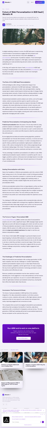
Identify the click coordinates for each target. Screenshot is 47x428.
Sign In (32, 2)
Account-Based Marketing (9, 219)
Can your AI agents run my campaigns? (18, 419)
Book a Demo (39, 2)
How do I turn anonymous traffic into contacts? (33, 416)
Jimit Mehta (8, 24)
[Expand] (42, 414)
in (3, 404)
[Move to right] (41, 414)
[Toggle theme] (28, 2)
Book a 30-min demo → (23, 338)
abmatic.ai (29, 424)
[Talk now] (41, 422)
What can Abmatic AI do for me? (17, 416)
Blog (3, 9)
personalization (29, 67)
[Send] (43, 422)
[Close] (43, 410)
